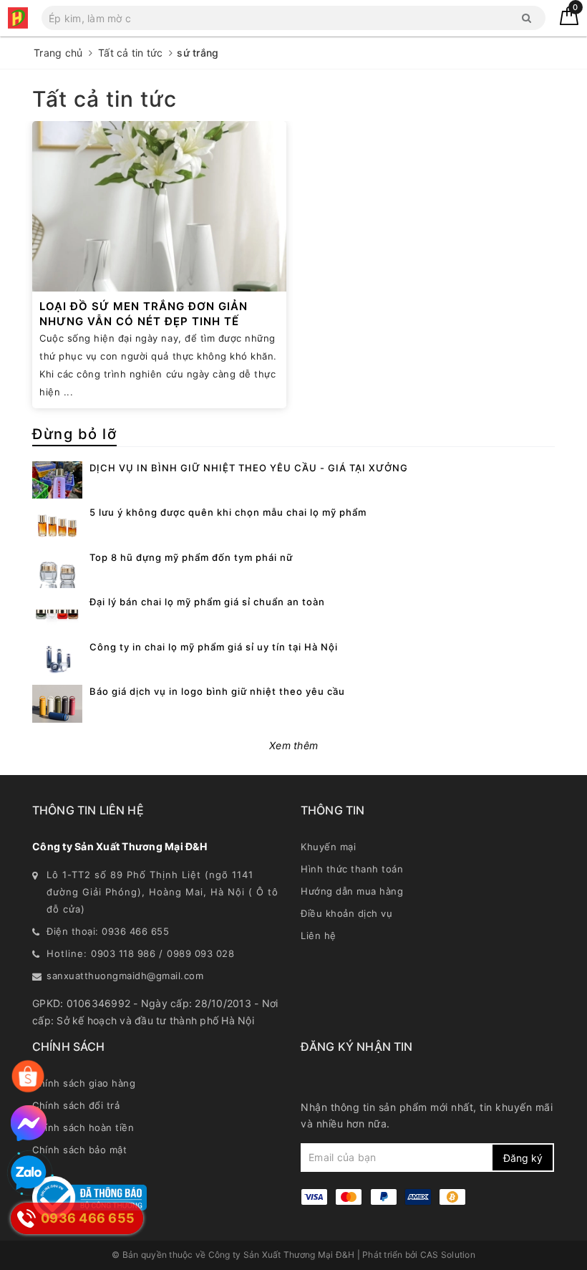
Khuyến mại (328, 846)
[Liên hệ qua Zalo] (29, 1173)
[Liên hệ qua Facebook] (29, 1123)
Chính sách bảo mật (79, 1149)
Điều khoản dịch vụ (346, 913)
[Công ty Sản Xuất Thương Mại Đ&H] (18, 18)
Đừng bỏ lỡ (74, 434)
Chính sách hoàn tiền (83, 1127)
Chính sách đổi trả (76, 1105)
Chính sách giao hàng (83, 1083)
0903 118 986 (123, 953)
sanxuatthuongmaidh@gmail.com (125, 975)
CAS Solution (447, 1254)
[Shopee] (28, 1077)
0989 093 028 (200, 953)
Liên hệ (318, 935)
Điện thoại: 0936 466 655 (108, 931)
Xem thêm (293, 745)
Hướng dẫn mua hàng (352, 891)
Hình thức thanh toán (352, 869)
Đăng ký (523, 1158)
